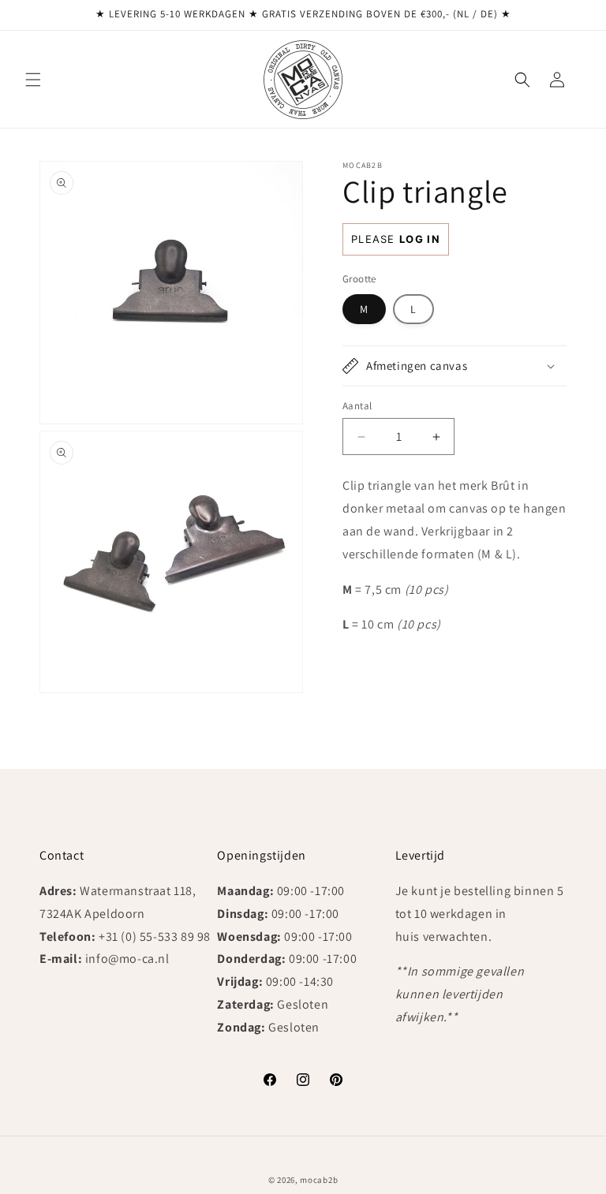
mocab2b (319, 1179)
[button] (33, 79)
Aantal (357, 405)
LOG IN (419, 239)
